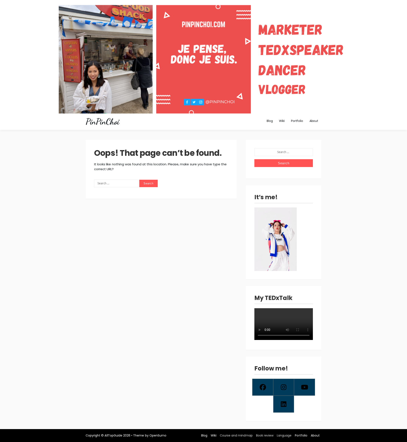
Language (284, 435)
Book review (264, 435)
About (313, 121)
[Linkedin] (283, 404)
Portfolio (297, 121)
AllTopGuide (113, 435)
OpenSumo (157, 435)
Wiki (281, 121)
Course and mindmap (236, 435)
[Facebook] (262, 387)
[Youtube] (304, 387)
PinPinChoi (102, 122)
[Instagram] (283, 387)
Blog (270, 121)
